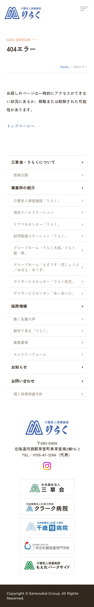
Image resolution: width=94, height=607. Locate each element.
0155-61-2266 (44, 454)
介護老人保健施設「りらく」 (37, 200)
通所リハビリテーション (33, 212)
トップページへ (21, 126)
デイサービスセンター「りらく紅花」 (44, 281)
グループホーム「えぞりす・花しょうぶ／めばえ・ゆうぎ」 (46, 267)
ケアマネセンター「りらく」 (37, 224)
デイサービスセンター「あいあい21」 (44, 293)
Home (64, 67)
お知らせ (19, 367)
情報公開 (20, 175)
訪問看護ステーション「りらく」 (40, 236)
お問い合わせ (22, 381)
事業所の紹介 (23, 188)
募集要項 (20, 342)
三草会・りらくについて (33, 162)
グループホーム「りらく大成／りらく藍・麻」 (44, 250)
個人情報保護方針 (28, 394)
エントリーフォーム (29, 354)
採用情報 (19, 306)
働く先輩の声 (24, 319)
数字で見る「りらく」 (31, 330)
